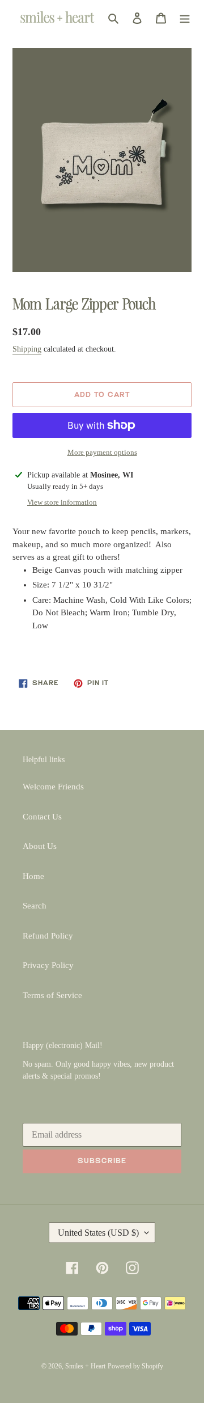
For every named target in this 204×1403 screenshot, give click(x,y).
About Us (40, 846)
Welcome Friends (53, 786)
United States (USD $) (98, 1232)
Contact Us (42, 816)
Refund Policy (48, 935)
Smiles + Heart (85, 1366)
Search (34, 905)
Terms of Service (52, 995)
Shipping (26, 349)
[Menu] (185, 18)
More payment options (102, 452)
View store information (62, 502)
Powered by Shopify (135, 1366)
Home (33, 876)
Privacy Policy (48, 965)
